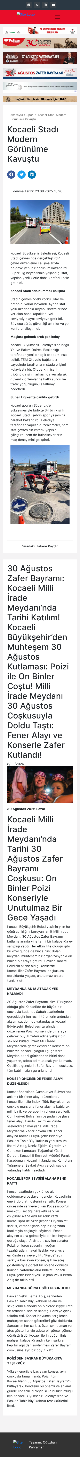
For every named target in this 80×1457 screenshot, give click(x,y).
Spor (29, 115)
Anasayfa (16, 115)
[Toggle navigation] (57, 17)
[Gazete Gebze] (26, 17)
